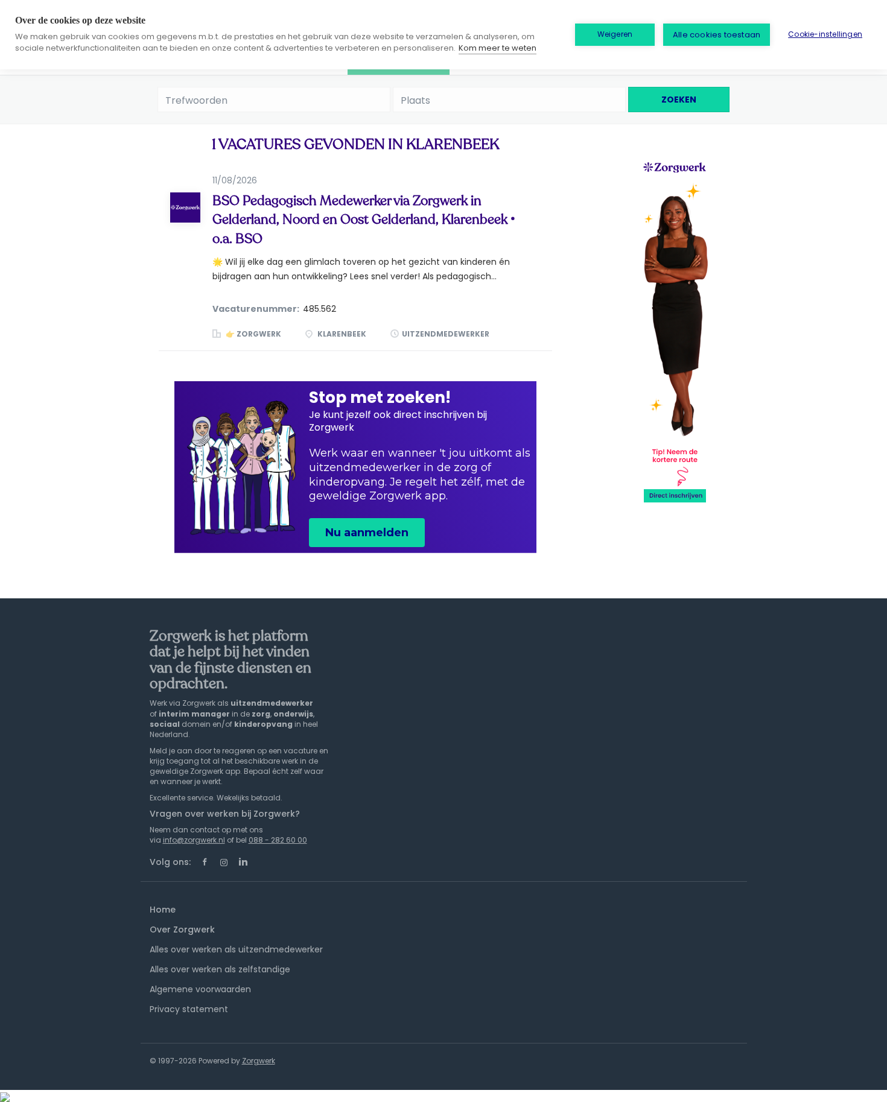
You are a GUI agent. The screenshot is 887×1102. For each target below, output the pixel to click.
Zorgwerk (258, 1061)
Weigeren (615, 34)
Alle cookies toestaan (716, 34)
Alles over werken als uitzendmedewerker (236, 949)
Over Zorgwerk (182, 929)
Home (163, 910)
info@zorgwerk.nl (194, 840)
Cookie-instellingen (825, 34)
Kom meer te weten (497, 48)
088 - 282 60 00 (278, 840)
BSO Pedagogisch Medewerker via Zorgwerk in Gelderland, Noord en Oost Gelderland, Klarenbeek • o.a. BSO (363, 220)
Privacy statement (189, 1009)
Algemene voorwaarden (200, 989)
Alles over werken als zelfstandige (220, 969)
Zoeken (678, 99)
